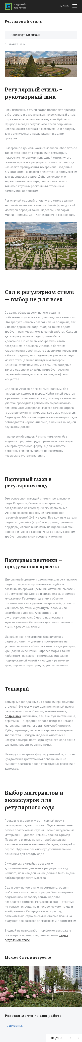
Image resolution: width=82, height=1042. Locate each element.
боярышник (13, 716)
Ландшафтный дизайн (25, 34)
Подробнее (14, 1026)
